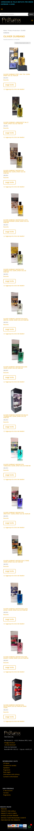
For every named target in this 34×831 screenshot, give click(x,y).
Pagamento (7, 795)
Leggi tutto (9, 85)
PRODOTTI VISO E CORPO (9, 813)
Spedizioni (6, 768)
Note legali (6, 772)
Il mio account (7, 790)
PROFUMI (4, 809)
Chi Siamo (6, 763)
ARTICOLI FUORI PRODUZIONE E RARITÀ (13, 818)
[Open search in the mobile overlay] (17, 14)
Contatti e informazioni (10, 776)
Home (5, 30)
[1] (29, 827)
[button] (13, 89)
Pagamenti (6, 770)
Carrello (6, 793)
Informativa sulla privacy (11, 774)
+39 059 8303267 (10, 745)
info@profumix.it (9, 743)
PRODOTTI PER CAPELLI (8, 811)
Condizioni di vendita (9, 765)
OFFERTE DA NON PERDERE (9, 815)
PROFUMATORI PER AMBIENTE (10, 820)
